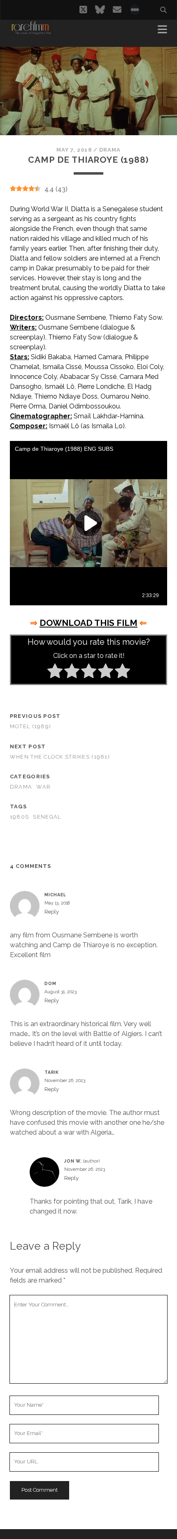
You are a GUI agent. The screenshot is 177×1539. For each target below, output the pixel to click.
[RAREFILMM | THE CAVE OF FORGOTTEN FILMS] (31, 32)
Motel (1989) (30, 726)
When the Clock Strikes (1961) (60, 757)
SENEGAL (47, 817)
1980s (19, 817)
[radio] (55, 672)
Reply (51, 912)
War (43, 787)
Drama (110, 150)
